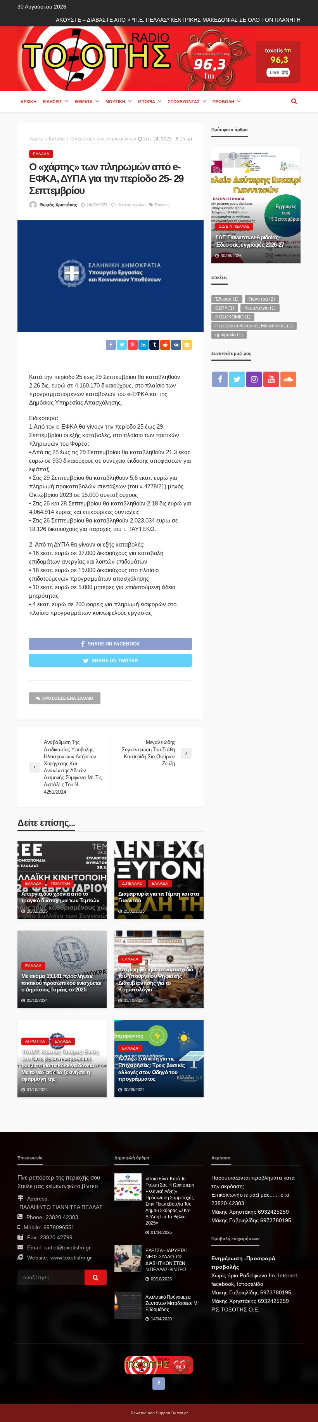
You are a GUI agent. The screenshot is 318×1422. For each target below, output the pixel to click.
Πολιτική (60, 883)
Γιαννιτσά (262, 299)
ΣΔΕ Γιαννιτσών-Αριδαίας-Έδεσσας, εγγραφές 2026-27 (249, 241)
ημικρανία (229, 334)
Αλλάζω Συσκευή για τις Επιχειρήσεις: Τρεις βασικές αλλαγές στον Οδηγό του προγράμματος (151, 1069)
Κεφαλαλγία (260, 308)
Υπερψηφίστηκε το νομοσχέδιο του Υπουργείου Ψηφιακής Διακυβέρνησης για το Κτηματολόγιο (156, 980)
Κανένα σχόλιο (131, 204)
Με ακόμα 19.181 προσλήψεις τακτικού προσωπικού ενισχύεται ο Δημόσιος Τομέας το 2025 (61, 983)
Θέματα (84, 101)
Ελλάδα (41, 154)
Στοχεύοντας (184, 101)
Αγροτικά (35, 1041)
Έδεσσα (226, 299)
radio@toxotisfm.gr (67, 1247)
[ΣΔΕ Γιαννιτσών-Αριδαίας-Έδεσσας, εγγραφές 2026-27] (256, 205)
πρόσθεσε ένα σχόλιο (67, 698)
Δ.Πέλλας (132, 883)
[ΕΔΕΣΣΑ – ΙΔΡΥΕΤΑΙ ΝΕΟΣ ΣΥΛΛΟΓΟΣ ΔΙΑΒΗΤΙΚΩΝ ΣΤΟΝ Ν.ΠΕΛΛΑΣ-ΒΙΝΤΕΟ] (128, 1258)
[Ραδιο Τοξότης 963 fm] (136, 58)
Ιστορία (146, 101)
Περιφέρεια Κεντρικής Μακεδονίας (254, 326)
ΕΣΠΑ (224, 308)
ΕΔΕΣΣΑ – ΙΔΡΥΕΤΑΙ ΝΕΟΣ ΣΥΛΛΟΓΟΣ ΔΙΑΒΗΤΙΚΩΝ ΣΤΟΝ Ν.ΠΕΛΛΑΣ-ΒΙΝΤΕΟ (166, 1260)
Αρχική (28, 101)
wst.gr (182, 1413)
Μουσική (115, 101)
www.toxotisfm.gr (71, 1257)
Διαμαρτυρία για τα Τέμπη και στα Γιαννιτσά (158, 897)
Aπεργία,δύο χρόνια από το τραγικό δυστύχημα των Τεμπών (60, 897)
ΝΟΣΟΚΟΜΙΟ (233, 317)
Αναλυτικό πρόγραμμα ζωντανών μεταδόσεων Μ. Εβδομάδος (171, 1303)
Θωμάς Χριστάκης (58, 204)
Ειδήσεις (52, 101)
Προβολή (223, 101)
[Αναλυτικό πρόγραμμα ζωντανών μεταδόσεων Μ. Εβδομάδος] (128, 1305)
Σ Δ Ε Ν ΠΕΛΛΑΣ (234, 226)
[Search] (294, 101)
